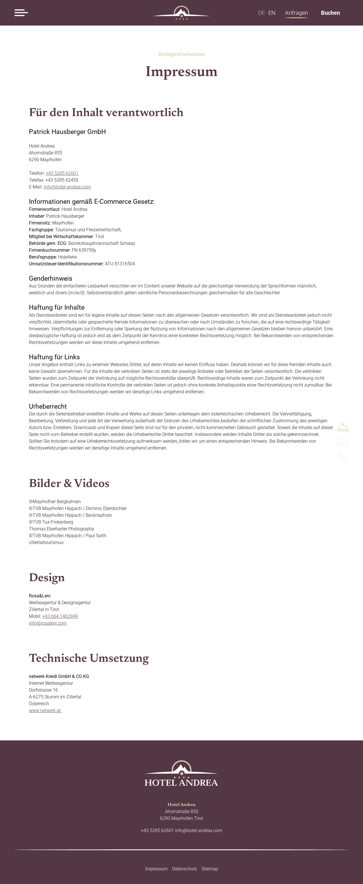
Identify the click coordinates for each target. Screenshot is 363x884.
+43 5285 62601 (62, 173)
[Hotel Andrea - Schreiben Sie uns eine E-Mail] (342, 444)
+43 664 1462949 (60, 616)
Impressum (156, 869)
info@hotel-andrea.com (67, 187)
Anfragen (296, 12)
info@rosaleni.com (48, 623)
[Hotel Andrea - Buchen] (343, 429)
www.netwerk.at (45, 710)
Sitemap (210, 869)
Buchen (330, 12)
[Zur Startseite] (181, 13)
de (261, 12)
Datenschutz (184, 869)
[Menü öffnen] (21, 12)
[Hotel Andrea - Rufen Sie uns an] (343, 460)
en (271, 12)
